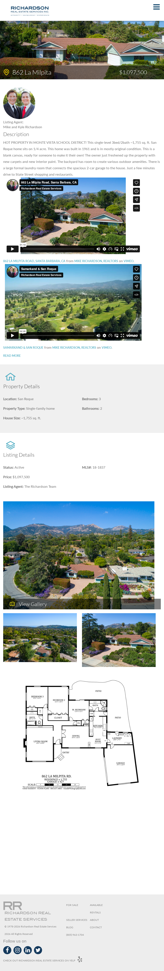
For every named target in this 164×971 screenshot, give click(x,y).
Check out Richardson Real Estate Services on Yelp (39, 960)
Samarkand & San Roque (23, 347)
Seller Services (76, 919)
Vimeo (128, 261)
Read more (12, 355)
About (94, 919)
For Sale (72, 905)
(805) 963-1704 (75, 934)
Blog (69, 927)
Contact (96, 927)
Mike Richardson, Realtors (96, 261)
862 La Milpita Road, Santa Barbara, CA (34, 261)
